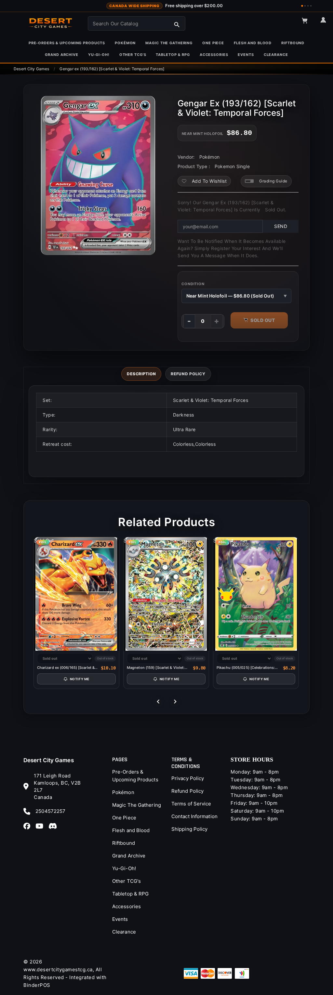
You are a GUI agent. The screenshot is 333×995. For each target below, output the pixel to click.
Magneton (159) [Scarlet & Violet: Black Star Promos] (155, 667)
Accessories (126, 906)
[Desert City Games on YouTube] (41, 825)
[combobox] (136, 23)
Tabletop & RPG (130, 894)
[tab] (141, 374)
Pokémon (123, 792)
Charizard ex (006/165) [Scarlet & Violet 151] (66, 667)
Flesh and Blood (131, 830)
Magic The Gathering (136, 805)
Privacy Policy (187, 778)
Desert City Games (48, 760)
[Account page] (326, 22)
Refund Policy (187, 791)
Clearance (124, 932)
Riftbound (123, 843)
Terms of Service (191, 804)
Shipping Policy (189, 829)
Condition (193, 284)
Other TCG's (126, 881)
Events (120, 919)
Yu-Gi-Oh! (124, 868)
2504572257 (50, 811)
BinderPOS (36, 985)
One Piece (124, 818)
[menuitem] (66, 42)
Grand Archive (128, 856)
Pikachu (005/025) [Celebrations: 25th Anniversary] (246, 667)
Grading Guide (273, 181)
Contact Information (194, 816)
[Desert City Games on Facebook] (28, 825)
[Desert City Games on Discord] (54, 825)
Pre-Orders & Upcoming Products (135, 776)
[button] (307, 23)
